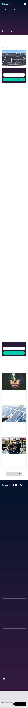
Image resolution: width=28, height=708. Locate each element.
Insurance (5, 583)
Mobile (4, 568)
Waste (4, 659)
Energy (4, 525)
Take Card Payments (8, 615)
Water (4, 540)
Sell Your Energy (7, 644)
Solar (4, 629)
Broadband (5, 553)
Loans (4, 599)
